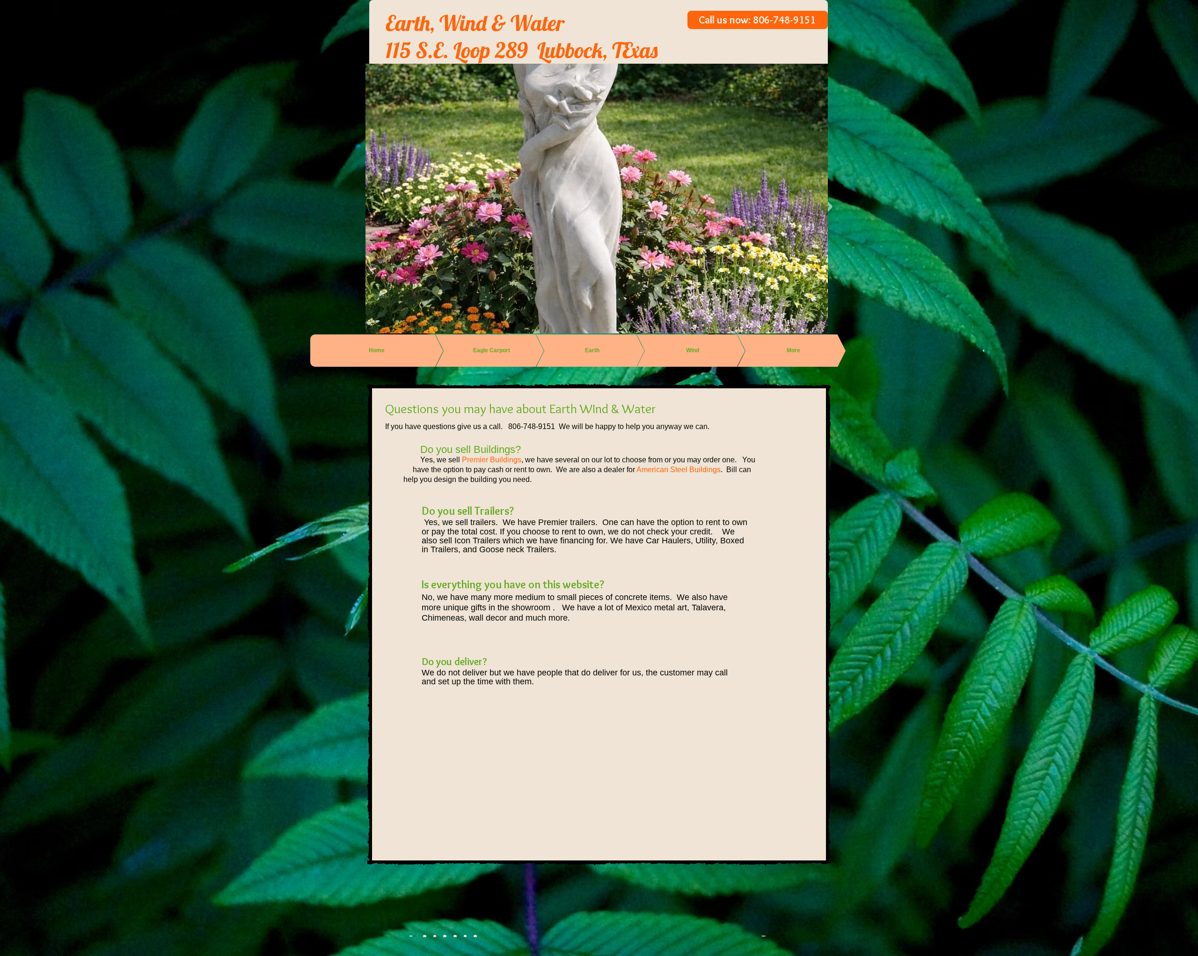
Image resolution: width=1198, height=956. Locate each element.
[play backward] (414, 936)
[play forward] (759, 936)
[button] (435, 936)
